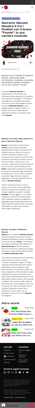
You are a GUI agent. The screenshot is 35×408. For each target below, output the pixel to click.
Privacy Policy (20, 397)
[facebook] (23, 372)
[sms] (8, 372)
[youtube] (27, 372)
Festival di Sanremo (11, 18)
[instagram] (16, 372)
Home (3, 12)
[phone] (12, 372)
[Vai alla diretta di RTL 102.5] (31, 405)
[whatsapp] (5, 372)
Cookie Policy (8, 397)
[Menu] (2, 7)
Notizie (8, 12)
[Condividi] (30, 62)
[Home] (6, 7)
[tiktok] (20, 372)
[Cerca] (32, 7)
